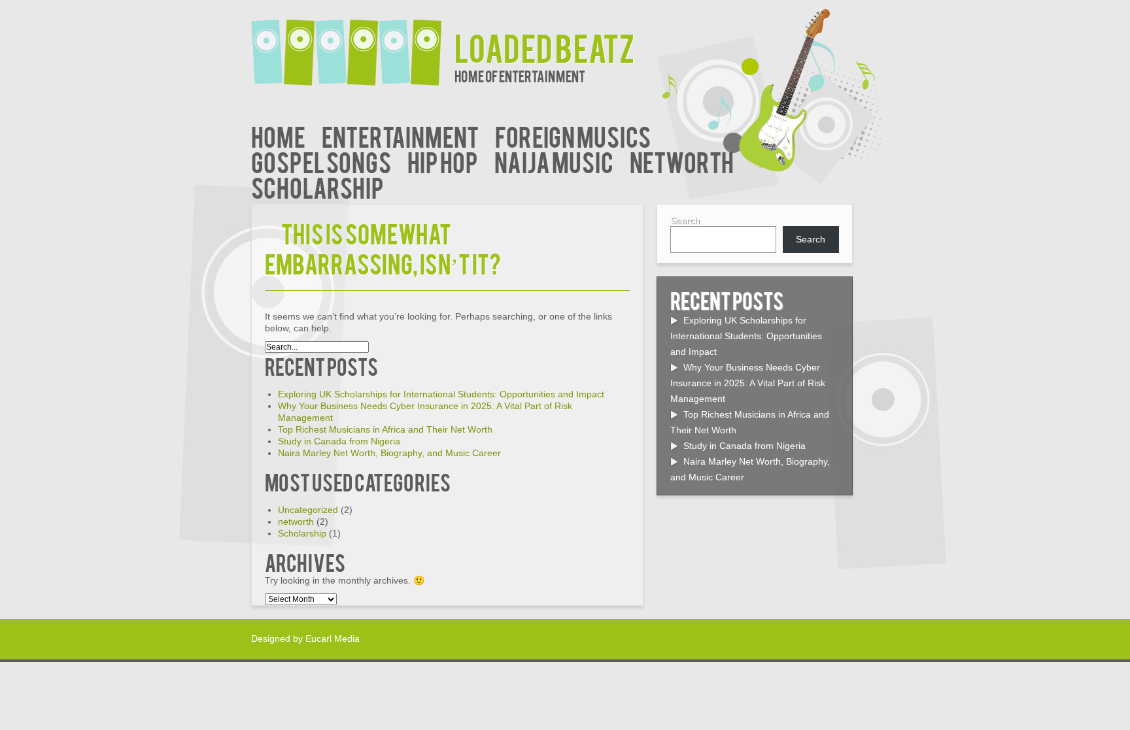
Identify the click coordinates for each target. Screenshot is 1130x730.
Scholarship (317, 186)
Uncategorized (308, 510)
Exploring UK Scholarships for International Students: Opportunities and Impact (441, 394)
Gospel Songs (321, 161)
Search (685, 220)
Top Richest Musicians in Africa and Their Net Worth (385, 429)
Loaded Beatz (544, 46)
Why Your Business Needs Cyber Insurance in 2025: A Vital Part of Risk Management (747, 383)
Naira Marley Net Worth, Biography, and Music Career (389, 453)
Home (278, 135)
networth (682, 161)
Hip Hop (442, 161)
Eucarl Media (332, 638)
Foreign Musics (573, 135)
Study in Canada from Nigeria (339, 441)
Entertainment (400, 135)
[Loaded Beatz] (352, 44)
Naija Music (553, 161)
